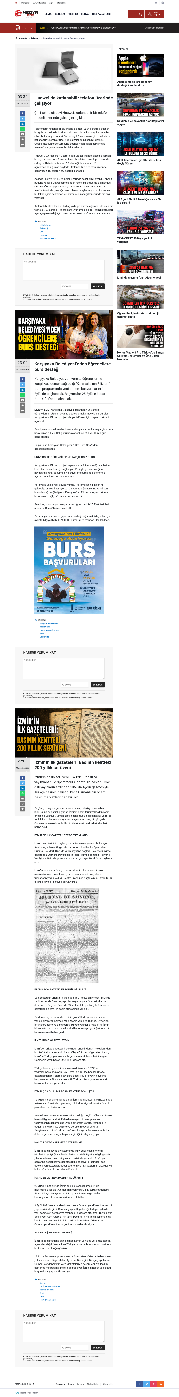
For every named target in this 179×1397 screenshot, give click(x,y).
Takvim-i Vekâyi (47, 1289)
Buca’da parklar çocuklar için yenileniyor (70, 27)
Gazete (43, 1283)
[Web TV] (155, 2)
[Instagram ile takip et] (153, 1384)
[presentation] (24, 28)
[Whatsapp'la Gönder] (22, 129)
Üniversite (44, 637)
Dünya (85, 14)
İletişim (80, 1384)
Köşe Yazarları (101, 14)
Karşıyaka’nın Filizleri (49, 630)
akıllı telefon (45, 225)
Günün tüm (154, 27)
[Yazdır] (22, 139)
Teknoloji (44, 228)
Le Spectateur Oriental (50, 1286)
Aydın (42, 1293)
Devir (42, 1296)
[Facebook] (22, 113)
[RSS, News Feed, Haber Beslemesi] (160, 1384)
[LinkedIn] (22, 124)
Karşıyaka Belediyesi (49, 623)
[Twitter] (22, 118)
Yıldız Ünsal (45, 627)
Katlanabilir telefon (48, 238)
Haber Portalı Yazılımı (29, 1393)
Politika (73, 14)
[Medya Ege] (27, 14)
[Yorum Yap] (22, 144)
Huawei (43, 235)
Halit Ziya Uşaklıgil (48, 1300)
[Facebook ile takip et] (139, 1384)
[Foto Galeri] (162, 2)
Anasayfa (60, 1384)
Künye (71, 1384)
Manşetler (25, 3)
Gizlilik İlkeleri (93, 1384)
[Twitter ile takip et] (146, 1384)
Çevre (48, 14)
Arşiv (51, 3)
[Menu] (132, 14)
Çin (41, 231)
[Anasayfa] (16, 3)
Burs (42, 633)
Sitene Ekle (61, 3)
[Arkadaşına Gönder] (22, 134)
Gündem (60, 14)
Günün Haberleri (39, 3)
